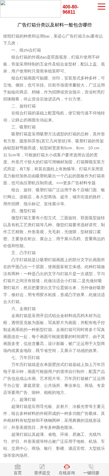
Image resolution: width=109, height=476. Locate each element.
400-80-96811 (70, 9)
